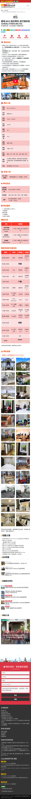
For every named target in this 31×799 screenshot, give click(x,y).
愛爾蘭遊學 (3, 736)
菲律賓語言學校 (4, 712)
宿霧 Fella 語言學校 (6, 549)
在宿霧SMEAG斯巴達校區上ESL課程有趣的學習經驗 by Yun (17, 574)
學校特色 (5, 37)
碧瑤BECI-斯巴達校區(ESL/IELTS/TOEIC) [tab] (13, 355)
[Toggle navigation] (28, 5)
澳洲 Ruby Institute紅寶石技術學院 (10, 550)
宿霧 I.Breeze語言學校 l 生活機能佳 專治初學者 (13, 545)
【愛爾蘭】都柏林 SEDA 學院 (9, 542)
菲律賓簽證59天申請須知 (6, 717)
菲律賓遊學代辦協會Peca (7, 791)
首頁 (2, 10)
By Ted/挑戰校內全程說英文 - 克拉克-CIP (16, 563)
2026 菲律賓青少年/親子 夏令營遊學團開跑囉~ (11, 749)
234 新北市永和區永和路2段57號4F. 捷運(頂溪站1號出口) (15, 777)
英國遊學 (3, 734)
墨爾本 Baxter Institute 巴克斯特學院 (15, 568)
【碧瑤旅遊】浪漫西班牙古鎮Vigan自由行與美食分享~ (13, 742)
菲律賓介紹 (3, 710)
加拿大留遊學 (4, 731)
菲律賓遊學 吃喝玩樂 (5, 713)
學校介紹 (12, 37)
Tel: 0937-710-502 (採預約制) (9, 776)
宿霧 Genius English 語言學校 (9, 543)
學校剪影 (26, 37)
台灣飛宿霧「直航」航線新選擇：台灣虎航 (11, 554)
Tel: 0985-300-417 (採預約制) (9, 784)
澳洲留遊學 (3, 733)
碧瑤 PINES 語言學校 (7, 540)
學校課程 (19, 37)
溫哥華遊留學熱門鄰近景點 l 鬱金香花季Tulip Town (13, 552)
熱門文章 (6, 10)
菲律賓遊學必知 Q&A (5, 715)
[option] (15, 631)
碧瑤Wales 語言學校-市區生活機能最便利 (16, 597)
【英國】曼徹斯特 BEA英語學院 (13, 608)
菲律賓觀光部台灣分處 (7, 788)
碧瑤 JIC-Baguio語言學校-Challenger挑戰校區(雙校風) (17, 603)
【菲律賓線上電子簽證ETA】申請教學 (9, 718)
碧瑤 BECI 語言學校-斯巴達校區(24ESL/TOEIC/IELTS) (13, 591)
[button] (27, 640)
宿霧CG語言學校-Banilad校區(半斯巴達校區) (17, 587)
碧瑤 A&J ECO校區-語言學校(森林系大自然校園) (13, 547)
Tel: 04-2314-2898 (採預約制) (9, 763)
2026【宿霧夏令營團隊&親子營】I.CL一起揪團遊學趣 (13, 750)
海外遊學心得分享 (5, 620)
